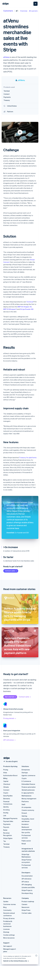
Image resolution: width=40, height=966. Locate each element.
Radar (5, 830)
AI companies (26, 807)
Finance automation (29, 787)
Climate (6, 787)
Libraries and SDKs (28, 887)
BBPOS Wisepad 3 (10, 309)
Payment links (8, 821)
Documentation (27, 876)
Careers (24, 904)
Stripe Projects (27, 890)
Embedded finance (28, 784)
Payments (7, 824)
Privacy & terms (9, 918)
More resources (9, 938)
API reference (8, 740)
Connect (6, 790)
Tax (4, 841)
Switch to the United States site (15, 961)
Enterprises (26, 770)
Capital (5, 781)
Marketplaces (26, 796)
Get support (7, 946)
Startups (25, 772)
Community (7, 910)
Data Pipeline (8, 796)
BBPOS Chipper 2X (25, 307)
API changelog (27, 884)
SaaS (23, 804)
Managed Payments (10, 818)
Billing (5, 778)
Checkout (6, 784)
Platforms (25, 801)
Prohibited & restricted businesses (7, 923)
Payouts (6, 827)
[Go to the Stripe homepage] (5, 758)
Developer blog (27, 893)
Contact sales (10, 571)
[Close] (36, 956)
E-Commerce (26, 781)
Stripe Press (26, 910)
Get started (9, 697)
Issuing (5, 813)
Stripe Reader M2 (26, 309)
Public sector (26, 841)
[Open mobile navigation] (35, 4)
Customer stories (9, 904)
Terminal (29, 302)
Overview (23, 11)
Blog (4, 907)
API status (25, 882)
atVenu (6, 57)
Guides (5, 901)
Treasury (6, 847)
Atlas (5, 772)
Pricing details (8, 718)
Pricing (5, 770)
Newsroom (25, 907)
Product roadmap (28, 901)
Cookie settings (9, 935)
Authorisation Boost (10, 775)
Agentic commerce (28, 775)
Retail (24, 844)
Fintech (24, 813)
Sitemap (6, 932)
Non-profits (26, 832)
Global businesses (28, 790)
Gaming (24, 816)
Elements (6, 799)
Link (4, 815)
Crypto (5, 793)
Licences (6, 929)
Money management (29, 799)
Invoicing (6, 810)
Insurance (25, 824)
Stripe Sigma (7, 838)
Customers (8, 11)
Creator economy (28, 810)
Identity (6, 807)
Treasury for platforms (28, 457)
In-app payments (28, 793)
